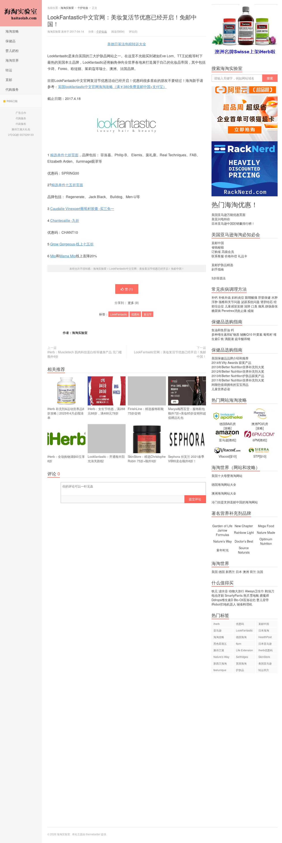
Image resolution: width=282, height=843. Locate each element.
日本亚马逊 (265, 643)
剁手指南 (218, 269)
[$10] (233, 456)
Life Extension (244, 650)
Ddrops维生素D (222, 600)
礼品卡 (242, 256)
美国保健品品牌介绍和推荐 (230, 358)
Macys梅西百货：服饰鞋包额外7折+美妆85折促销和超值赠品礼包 (187, 413)
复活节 (148, 314)
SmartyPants (234, 595)
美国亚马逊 (265, 663)
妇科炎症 (238, 297)
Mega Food (266, 526)
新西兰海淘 (220, 663)
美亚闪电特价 (221, 219)
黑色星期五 (220, 643)
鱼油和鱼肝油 (221, 330)
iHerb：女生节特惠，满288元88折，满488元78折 (106, 411)
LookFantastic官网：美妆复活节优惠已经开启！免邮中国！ (170, 354)
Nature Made (266, 532)
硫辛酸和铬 (242, 339)
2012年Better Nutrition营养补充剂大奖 (238, 371)
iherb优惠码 (265, 650)
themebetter (93, 834)
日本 (239, 571)
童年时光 (222, 550)
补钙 (215, 297)
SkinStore (264, 657)
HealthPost (265, 637)
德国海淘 (241, 637)
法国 (260, 571)
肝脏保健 (264, 297)
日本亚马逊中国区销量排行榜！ (233, 223)
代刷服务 (21, 123)
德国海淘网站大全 (224, 484)
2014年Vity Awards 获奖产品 (231, 362)
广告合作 (21, 112)
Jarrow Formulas (222, 532)
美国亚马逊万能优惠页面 (228, 214)
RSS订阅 (12, 101)
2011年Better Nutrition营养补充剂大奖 (238, 380)
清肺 (247, 306)
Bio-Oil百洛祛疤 (245, 600)
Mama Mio (67, 255)
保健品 (10, 41)
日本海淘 (263, 630)
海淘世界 (12, 60)
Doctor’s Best (244, 541)
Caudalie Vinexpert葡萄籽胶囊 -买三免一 (82, 208)
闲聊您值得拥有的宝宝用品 (230, 384)
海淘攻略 (12, 31)
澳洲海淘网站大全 (224, 493)
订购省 (216, 251)
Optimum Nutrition (266, 541)
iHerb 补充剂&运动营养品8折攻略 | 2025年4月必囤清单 (65, 413)
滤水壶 (223, 591)
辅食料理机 (244, 604)
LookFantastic (118, 314)
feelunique (219, 670)
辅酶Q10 (246, 334)
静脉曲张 (271, 306)
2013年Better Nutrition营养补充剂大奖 (238, 367)
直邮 (9, 79)
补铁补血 (225, 297)
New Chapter (244, 526)
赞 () (129, 289)
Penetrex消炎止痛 (234, 310)
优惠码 (135, 314)
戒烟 (250, 310)
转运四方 (263, 670)
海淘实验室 (21, 13)
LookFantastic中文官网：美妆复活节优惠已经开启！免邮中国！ (122, 20)
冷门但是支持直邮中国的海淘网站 (235, 502)
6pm (238, 643)
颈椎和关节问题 (229, 302)
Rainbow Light (244, 532)
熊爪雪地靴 (251, 595)
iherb (216, 624)
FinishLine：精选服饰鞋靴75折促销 (146, 411)
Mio (53, 255)
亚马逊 (217, 630)
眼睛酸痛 (251, 297)
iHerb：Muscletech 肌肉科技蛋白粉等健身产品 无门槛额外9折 (84, 354)
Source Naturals (244, 550)
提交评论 (195, 499)
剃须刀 (269, 591)
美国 (215, 571)
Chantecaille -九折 (64, 220)
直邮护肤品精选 (222, 265)
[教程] (232, 440)
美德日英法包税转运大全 (126, 43)
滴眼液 (229, 339)
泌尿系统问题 (250, 302)
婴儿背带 (262, 600)
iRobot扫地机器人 (224, 604)
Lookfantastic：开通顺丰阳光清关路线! (106, 458)
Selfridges (242, 657)
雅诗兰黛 (218, 650)
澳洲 (246, 571)
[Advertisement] (245, 752)
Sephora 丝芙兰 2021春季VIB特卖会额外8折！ (186, 458)
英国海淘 (241, 663)
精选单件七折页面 (64, 154)
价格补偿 (231, 256)
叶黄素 (257, 334)
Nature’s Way (222, 541)
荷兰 (253, 571)
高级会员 (228, 251)
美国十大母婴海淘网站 (227, 475)
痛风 (261, 306)
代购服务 (12, 89)
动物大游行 (236, 591)
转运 (9, 70)
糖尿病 (216, 310)
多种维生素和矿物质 (225, 334)
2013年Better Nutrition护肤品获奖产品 (238, 376)
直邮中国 (218, 243)
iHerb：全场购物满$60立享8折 (66, 458)
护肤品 (240, 670)
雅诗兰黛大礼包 (21, 129)
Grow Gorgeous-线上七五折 (72, 244)
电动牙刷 (218, 595)
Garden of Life (222, 526)
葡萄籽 (268, 334)
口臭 (254, 306)
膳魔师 (264, 595)
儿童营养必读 (221, 389)
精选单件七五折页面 (67, 184)
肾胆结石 (266, 302)
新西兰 (230, 571)
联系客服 (218, 256)
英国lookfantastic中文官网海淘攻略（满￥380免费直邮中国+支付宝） (112, 86)
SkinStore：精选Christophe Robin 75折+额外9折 (147, 458)
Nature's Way (221, 657)
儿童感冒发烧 (234, 306)
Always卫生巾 (254, 591)
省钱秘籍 (218, 247)
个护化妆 (83, 7)
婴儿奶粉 (12, 50)
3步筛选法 (219, 278)
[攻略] (228, 428)
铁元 (215, 591)
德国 (222, 571)
